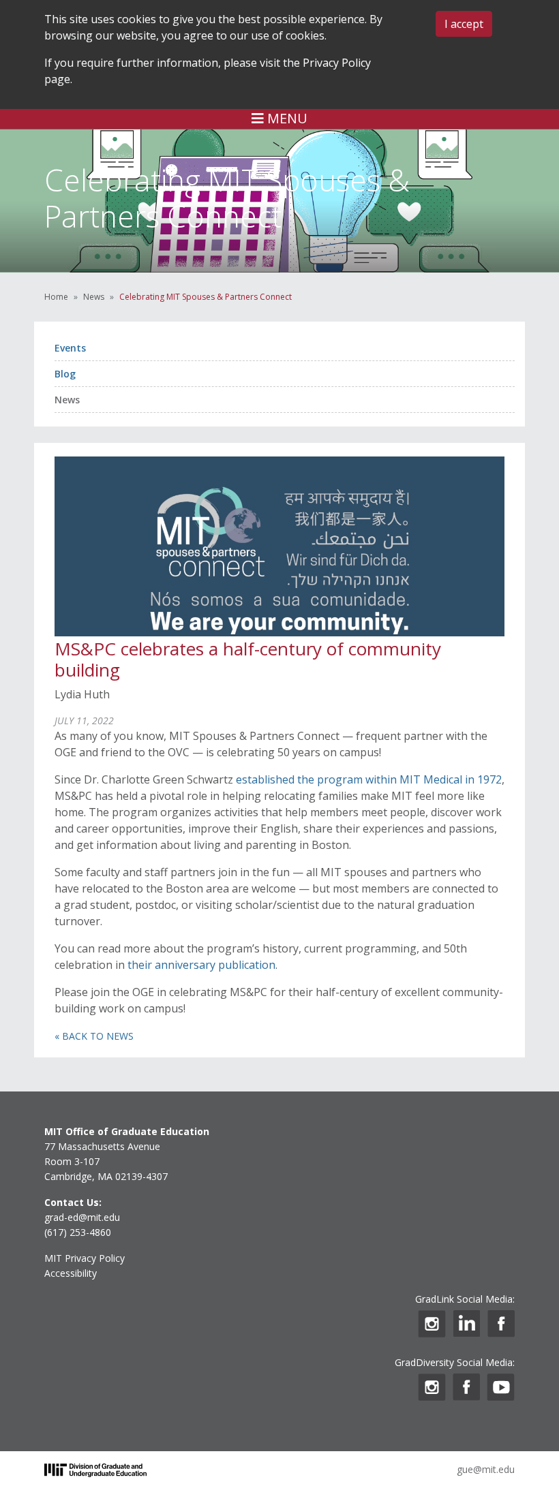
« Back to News (94, 1035)
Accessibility (70, 1273)
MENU (285, 118)
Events (70, 347)
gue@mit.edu (486, 1469)
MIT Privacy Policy (84, 1258)
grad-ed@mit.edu (82, 1217)
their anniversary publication (201, 964)
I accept (463, 23)
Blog (65, 373)
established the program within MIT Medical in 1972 (369, 779)
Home (56, 297)
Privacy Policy (337, 62)
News (93, 297)
